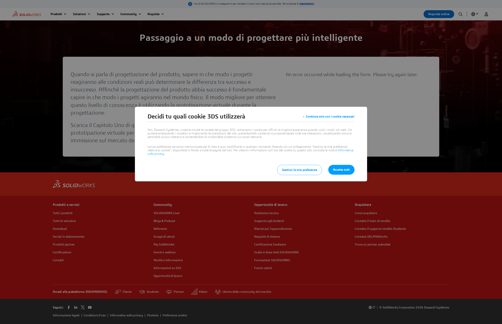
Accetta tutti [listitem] (341, 169)
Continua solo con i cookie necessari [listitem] (330, 116)
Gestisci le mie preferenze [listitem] (299, 170)
